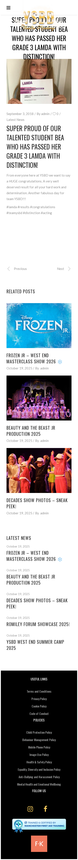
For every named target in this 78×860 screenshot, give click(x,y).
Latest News (15, 120)
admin (45, 114)
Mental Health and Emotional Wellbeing (39, 784)
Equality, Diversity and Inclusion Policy (39, 769)
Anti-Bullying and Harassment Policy (39, 776)
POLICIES (39, 720)
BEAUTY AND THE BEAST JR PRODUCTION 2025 (30, 430)
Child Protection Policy (39, 732)
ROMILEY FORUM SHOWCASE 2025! (38, 624)
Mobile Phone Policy (39, 747)
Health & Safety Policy (39, 762)
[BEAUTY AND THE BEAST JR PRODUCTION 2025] (39, 398)
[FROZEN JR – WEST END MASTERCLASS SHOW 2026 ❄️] (39, 325)
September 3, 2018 (20, 114)
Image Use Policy (39, 754)
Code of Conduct (39, 713)
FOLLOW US (39, 790)
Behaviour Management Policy (39, 739)
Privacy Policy (39, 698)
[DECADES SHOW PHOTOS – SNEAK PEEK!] (39, 470)
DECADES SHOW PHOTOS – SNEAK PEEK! (37, 503)
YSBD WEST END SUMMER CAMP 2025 (35, 645)
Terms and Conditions (39, 691)
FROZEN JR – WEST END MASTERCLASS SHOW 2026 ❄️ (34, 358)
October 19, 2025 (19, 368)
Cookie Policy (39, 706)
